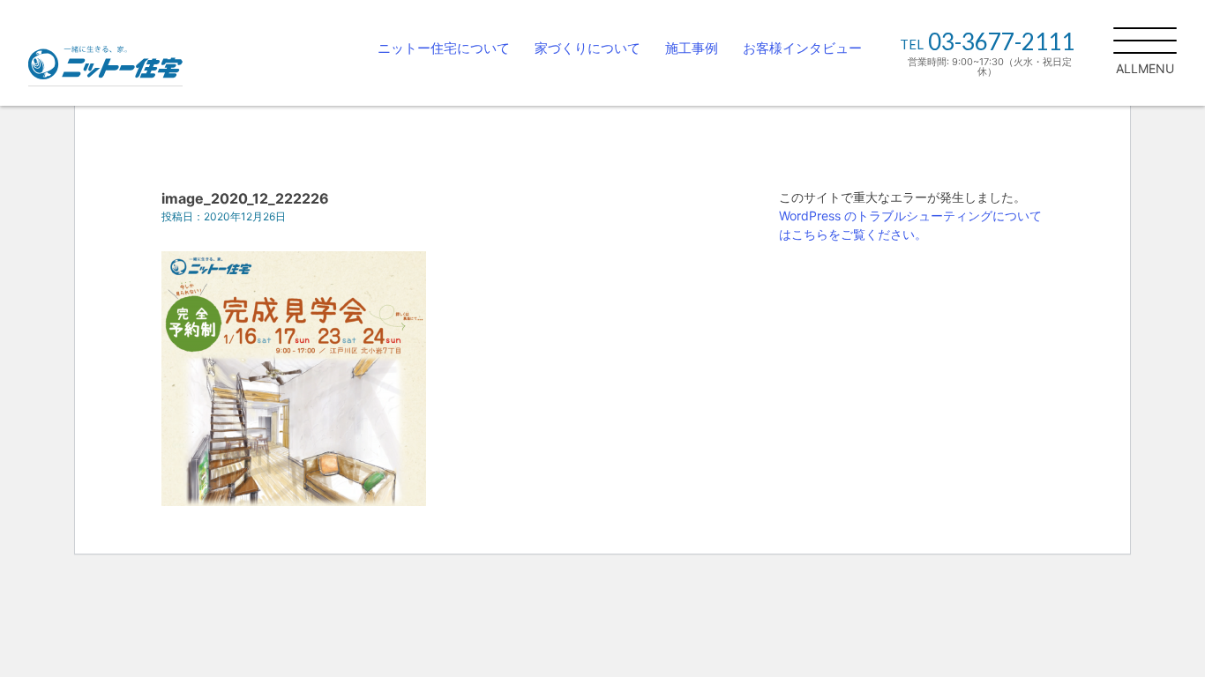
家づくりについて (587, 48)
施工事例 (691, 48)
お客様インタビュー (802, 48)
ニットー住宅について (444, 48)
